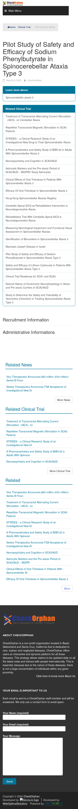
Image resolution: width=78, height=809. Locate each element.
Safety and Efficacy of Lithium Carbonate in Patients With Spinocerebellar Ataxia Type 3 (38, 267)
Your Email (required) (16, 724)
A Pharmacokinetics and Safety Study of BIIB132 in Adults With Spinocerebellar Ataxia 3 (39, 151)
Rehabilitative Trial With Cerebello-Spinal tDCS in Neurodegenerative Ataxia (34, 218)
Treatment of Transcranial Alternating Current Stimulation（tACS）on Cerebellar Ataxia (38, 118)
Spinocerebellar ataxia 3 (19, 97)
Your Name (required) (16, 713)
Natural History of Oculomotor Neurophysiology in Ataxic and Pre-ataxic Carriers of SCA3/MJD (38, 285)
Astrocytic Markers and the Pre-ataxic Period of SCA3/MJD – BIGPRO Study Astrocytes (33, 170)
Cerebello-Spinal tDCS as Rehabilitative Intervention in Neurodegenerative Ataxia (37, 207)
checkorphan (34, 80)
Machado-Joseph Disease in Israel (25, 246)
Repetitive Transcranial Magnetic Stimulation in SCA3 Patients (36, 129)
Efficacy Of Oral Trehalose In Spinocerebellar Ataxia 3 (36, 190)
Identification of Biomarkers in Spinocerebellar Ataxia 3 (37, 239)
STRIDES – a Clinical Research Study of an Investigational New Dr (31, 443)
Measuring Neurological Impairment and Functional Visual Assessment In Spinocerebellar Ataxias (39, 229)
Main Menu (15, 10)
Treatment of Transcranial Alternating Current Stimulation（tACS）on (32, 423)
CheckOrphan (32, 796)
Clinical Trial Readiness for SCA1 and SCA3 (31, 276)
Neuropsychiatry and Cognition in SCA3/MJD (31, 161)
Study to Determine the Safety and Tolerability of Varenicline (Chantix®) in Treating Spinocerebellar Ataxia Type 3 (38, 298)
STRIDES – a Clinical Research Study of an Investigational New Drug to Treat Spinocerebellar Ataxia (38, 140)
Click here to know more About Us (55, 676)
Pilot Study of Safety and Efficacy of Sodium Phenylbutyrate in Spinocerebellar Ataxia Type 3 (33, 255)
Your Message (11, 736)
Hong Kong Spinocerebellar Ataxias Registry (31, 198)
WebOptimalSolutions (15, 803)
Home (12, 27)
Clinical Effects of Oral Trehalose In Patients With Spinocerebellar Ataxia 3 (33, 181)
